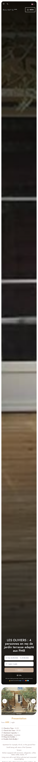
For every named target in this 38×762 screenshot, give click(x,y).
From (9, 658)
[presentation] (4, 701)
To (20, 658)
